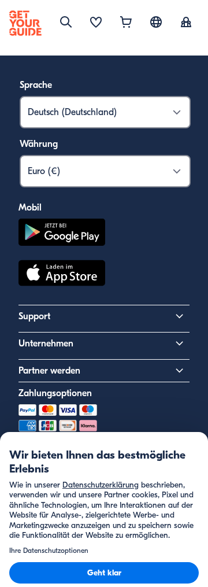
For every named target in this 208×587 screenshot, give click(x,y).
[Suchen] (66, 22)
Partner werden (49, 371)
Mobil (30, 207)
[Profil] (186, 23)
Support (34, 316)
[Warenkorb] (126, 23)
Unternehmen (45, 343)
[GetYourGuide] (25, 23)
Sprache (36, 85)
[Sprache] (156, 22)
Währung (39, 144)
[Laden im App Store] (61, 275)
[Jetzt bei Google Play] (61, 234)
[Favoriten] (96, 23)
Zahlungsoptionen (55, 393)
